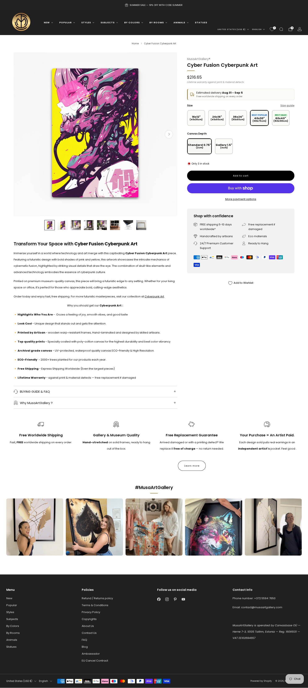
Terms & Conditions (95, 605)
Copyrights (89, 619)
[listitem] (154, 5)
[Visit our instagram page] (167, 599)
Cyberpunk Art (154, 296)
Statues (201, 22)
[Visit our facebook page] (159, 599)
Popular (65, 22)
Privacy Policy (91, 612)
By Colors (132, 22)
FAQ (84, 640)
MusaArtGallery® (198, 59)
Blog (85, 647)
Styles (86, 22)
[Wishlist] (272, 29)
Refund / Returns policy (97, 598)
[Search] (281, 29)
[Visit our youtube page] (183, 599)
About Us (88, 626)
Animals (179, 22)
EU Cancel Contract (95, 661)
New (47, 22)
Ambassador (91, 654)
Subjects (108, 22)
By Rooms (156, 22)
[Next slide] (168, 134)
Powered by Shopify (261, 681)
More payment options (240, 199)
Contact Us (89, 633)
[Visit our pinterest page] (175, 599)
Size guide (287, 105)
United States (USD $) (231, 29)
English (257, 29)
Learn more (191, 465)
